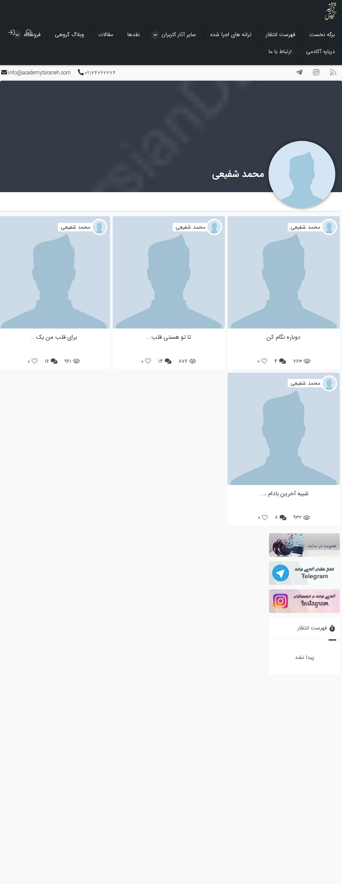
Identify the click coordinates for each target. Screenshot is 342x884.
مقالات (105, 34)
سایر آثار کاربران (179, 34)
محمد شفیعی (238, 174)
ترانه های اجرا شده (231, 34)
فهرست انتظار (280, 34)
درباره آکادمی (320, 51)
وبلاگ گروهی (69, 34)
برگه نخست (322, 34)
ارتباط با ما (280, 51)
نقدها (133, 34)
